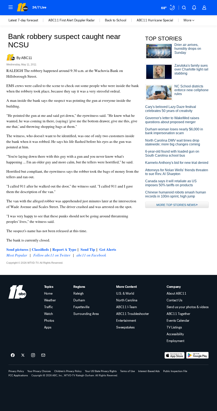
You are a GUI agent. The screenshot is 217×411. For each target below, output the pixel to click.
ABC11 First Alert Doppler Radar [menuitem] (71, 20)
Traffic (48, 307)
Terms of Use (127, 371)
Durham (79, 300)
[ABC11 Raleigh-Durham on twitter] (23, 355)
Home (48, 293)
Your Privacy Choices (39, 371)
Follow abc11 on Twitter (51, 255)
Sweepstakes (125, 327)
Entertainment (126, 320)
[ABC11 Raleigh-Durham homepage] (22, 7)
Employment (175, 341)
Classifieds (40, 249)
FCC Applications (18, 375)
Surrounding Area (86, 314)
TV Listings (174, 327)
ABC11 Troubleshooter (132, 314)
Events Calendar (178, 320)
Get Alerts (107, 249)
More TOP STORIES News (176, 205)
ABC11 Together (178, 314)
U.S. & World (125, 293)
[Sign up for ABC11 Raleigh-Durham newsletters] (43, 355)
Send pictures (17, 249)
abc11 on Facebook (91, 255)
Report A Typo (64, 249)
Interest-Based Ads (149, 371)
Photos (49, 320)
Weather (50, 300)
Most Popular (16, 255)
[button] (10, 7)
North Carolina (126, 300)
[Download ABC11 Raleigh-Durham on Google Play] (197, 355)
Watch (48, 314)
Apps (47, 327)
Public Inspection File (175, 371)
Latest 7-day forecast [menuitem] (23, 20)
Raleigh (78, 293)
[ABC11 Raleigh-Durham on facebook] (12, 355)
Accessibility (175, 334)
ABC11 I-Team (126, 307)
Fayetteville (81, 307)
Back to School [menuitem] (115, 20)
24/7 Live (39, 7)
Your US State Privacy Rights (101, 371)
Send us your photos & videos (188, 307)
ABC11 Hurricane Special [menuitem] (155, 20)
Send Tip (88, 249)
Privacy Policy (16, 371)
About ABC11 (176, 293)
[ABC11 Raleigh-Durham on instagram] (33, 355)
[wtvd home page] (17, 292)
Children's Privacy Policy (68, 371)
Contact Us (174, 300)
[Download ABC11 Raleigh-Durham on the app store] (174, 355)
